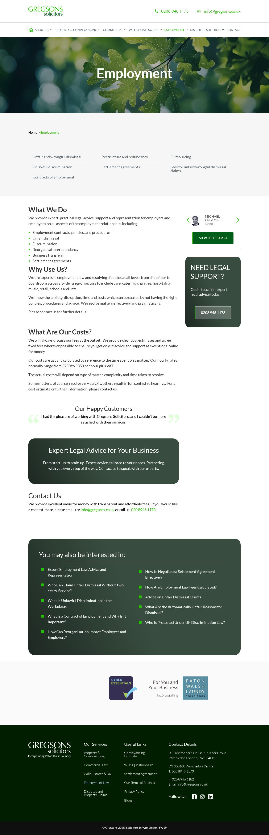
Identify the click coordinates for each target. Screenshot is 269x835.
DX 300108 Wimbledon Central (191, 766)
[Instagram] (202, 796)
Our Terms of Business (140, 782)
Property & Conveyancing (94, 754)
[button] (188, 220)
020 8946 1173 (143, 509)
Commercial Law (96, 765)
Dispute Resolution (205, 30)
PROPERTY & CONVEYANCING (76, 30)
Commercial (113, 30)
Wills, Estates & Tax (97, 774)
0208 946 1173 (175, 11)
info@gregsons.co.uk (222, 11)
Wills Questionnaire (138, 765)
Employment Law (96, 782)
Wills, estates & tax (143, 30)
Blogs (128, 800)
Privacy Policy (134, 791)
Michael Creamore (214, 218)
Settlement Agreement (140, 774)
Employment (174, 30)
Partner (209, 223)
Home (32, 132)
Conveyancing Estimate (134, 754)
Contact (234, 30)
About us (42, 30)
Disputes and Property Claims (95, 793)
